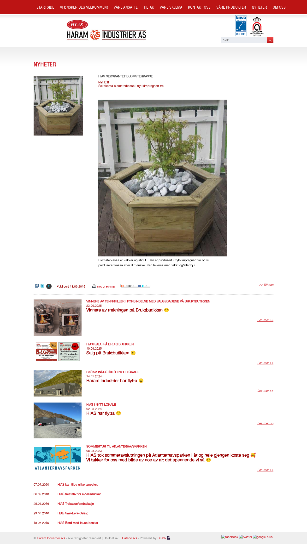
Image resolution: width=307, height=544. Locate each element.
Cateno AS (129, 538)
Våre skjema (171, 7)
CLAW (162, 538)
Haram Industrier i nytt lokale (112, 372)
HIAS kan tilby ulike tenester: (78, 484)
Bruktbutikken (50, 21)
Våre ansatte (126, 7)
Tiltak (148, 7)
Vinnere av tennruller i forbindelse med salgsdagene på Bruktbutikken (148, 301)
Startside (45, 7)
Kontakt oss (199, 7)
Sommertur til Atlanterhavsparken (116, 446)
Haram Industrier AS (51, 538)
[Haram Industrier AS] (106, 39)
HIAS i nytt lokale (101, 404)
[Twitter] (43, 286)
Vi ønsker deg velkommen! (84, 7)
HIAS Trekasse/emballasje (76, 503)
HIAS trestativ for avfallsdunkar (79, 494)
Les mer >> (265, 320)
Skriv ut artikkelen (106, 286)
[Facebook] (37, 286)
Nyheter (259, 7)
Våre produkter (231, 7)
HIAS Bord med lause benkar (78, 523)
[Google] (49, 286)
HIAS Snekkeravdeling (73, 513)
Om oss (279, 7)
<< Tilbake (266, 285)
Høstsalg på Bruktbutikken (110, 344)
